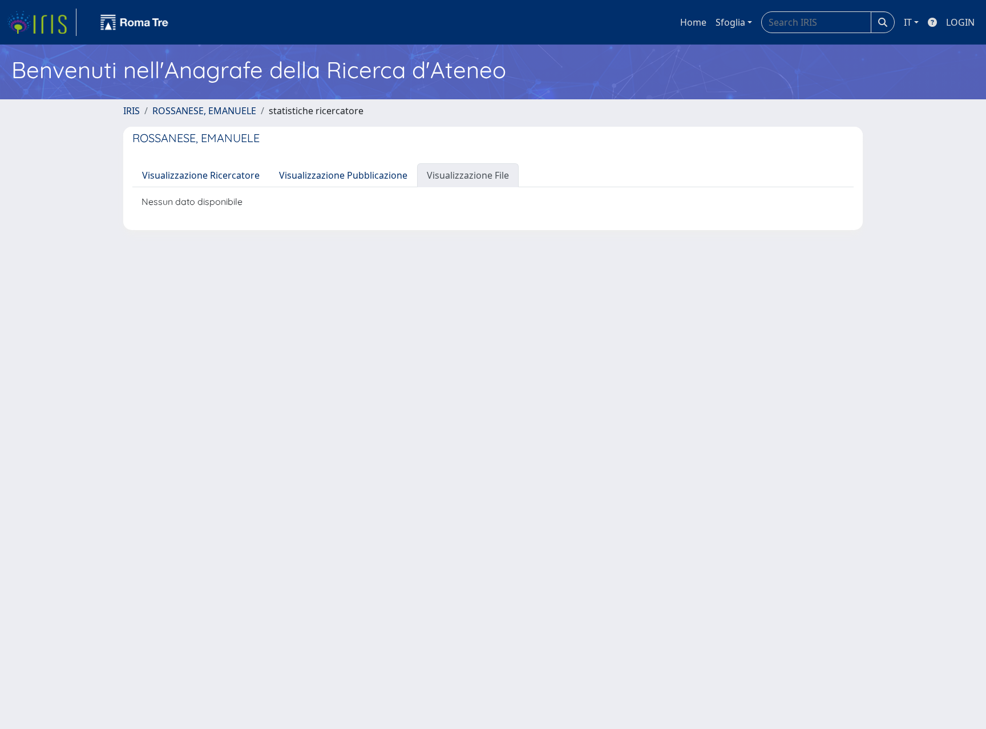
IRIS (131, 110)
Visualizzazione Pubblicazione (343, 175)
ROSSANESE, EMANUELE (204, 110)
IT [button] (908, 22)
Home (693, 22)
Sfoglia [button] (730, 22)
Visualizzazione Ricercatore (201, 175)
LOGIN (960, 22)
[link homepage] (41, 22)
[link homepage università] (135, 22)
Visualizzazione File (468, 175)
